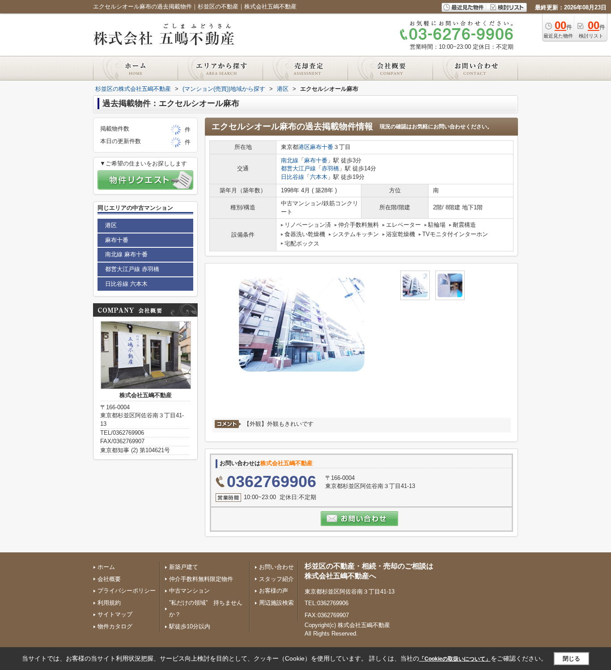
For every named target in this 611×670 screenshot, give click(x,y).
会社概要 (109, 579)
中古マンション (189, 590)
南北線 (289, 160)
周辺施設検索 (276, 602)
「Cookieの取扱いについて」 (455, 659)
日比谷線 (292, 177)
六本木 (318, 177)
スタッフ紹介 (276, 579)
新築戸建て (183, 567)
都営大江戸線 (298, 168)
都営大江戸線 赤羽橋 (132, 269)
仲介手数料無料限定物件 (201, 579)
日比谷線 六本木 (126, 283)
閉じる (571, 658)
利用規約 (109, 602)
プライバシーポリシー (127, 590)
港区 (304, 147)
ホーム (106, 567)
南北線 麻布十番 (126, 254)
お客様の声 (273, 590)
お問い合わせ (276, 567)
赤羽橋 (330, 168)
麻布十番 (321, 147)
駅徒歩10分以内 (189, 626)
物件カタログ (115, 626)
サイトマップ (115, 614)
